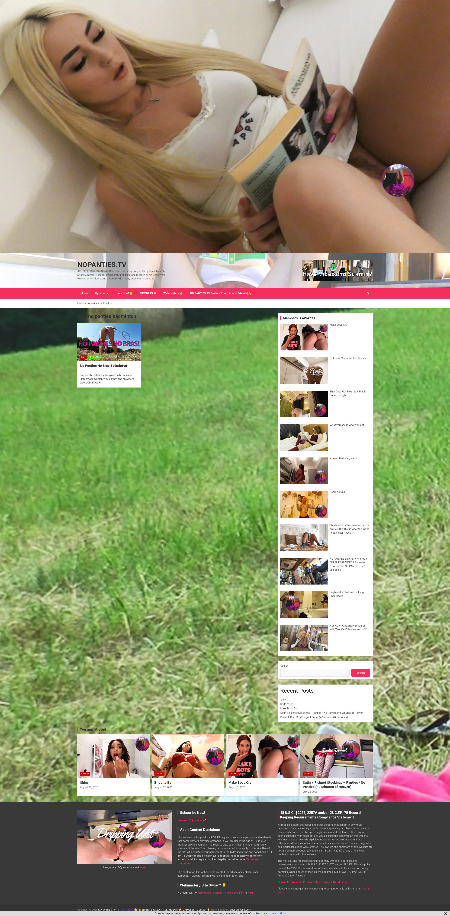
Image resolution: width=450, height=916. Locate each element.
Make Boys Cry (289, 708)
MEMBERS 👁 (148, 293)
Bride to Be (286, 704)
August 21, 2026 (89, 787)
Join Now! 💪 (125, 293)
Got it (283, 913)
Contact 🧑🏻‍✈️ (203, 909)
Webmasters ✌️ (173, 293)
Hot (83, 357)
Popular (94, 357)
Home (84, 293)
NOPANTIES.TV (101, 265)
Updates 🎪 (102, 293)
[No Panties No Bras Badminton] (109, 342)
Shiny (283, 699)
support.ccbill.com (240, 909)
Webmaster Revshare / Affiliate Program (221, 892)
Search (284, 665)
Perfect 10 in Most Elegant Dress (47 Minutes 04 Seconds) (314, 717)
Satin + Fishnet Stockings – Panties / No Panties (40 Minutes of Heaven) (322, 712)
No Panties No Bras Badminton (103, 366)
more (143, 867)
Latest (85, 773)
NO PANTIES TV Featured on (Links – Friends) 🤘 (221, 293)
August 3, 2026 (237, 787)
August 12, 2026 (163, 787)
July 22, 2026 (310, 791)
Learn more (269, 913)
